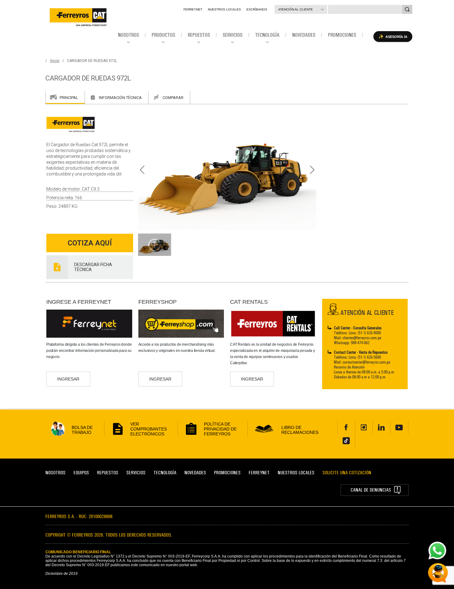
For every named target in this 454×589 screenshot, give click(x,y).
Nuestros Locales (224, 9)
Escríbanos (256, 9)
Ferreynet (192, 9)
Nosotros (55, 473)
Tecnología (164, 473)
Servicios (135, 473)
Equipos (81, 473)
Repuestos (107, 473)
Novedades (195, 473)
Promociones (227, 473)
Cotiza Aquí (90, 243)
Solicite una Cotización (346, 473)
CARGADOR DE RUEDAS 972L (92, 61)
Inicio (54, 61)
